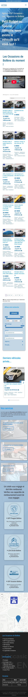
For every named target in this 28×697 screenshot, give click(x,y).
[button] (23, 383)
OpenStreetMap (20, 631)
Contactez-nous (7, 662)
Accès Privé (6, 670)
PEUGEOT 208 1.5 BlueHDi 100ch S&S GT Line (14, 385)
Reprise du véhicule (8, 646)
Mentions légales (7, 664)
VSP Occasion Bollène (14, 581)
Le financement (7, 648)
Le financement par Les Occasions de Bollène (14, 450)
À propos (5, 660)
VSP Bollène (6, 645)
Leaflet (15, 631)
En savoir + (8, 428)
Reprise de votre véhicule (14, 471)
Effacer (14, 313)
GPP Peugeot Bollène (14, 518)
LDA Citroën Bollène (14, 550)
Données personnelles (9, 666)
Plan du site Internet (8, 668)
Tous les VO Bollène (8, 639)
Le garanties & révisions (9, 650)
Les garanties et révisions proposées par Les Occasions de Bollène (14, 428)
